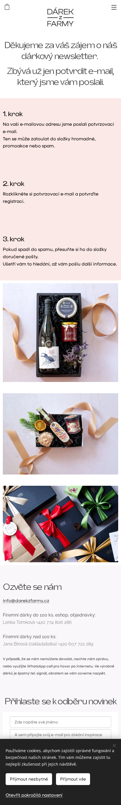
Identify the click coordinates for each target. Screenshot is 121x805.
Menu (114, 7)
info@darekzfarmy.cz (26, 600)
